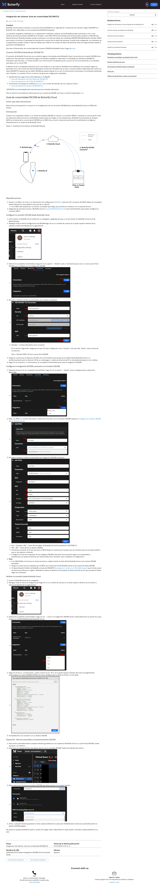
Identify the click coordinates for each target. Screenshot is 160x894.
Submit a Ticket (114, 882)
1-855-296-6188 (34, 882)
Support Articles (77, 4)
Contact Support (95, 4)
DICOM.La (58, 202)
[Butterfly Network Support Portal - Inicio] (11, 4)
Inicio (63, 4)
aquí (82, 93)
